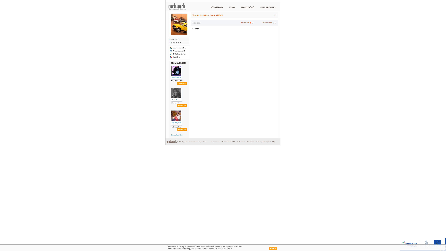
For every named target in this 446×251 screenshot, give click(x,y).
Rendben (273, 248)
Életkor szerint (267, 23)
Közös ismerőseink (179, 54)
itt (231, 249)
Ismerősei (174, 39)
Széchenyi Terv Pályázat (263, 141)
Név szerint (245, 23)
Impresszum (215, 141)
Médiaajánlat (250, 141)
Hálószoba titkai (176, 127)
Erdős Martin (176, 100)
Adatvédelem (241, 141)
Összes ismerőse (176, 135)
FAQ (273, 141)
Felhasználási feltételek (228, 141)
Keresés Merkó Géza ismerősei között (207, 15)
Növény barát (175, 103)
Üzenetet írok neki (179, 51)
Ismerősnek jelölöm (179, 48)
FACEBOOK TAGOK (177, 80)
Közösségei (175, 42)
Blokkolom (176, 57)
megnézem (182, 83)
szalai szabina (176, 77)
